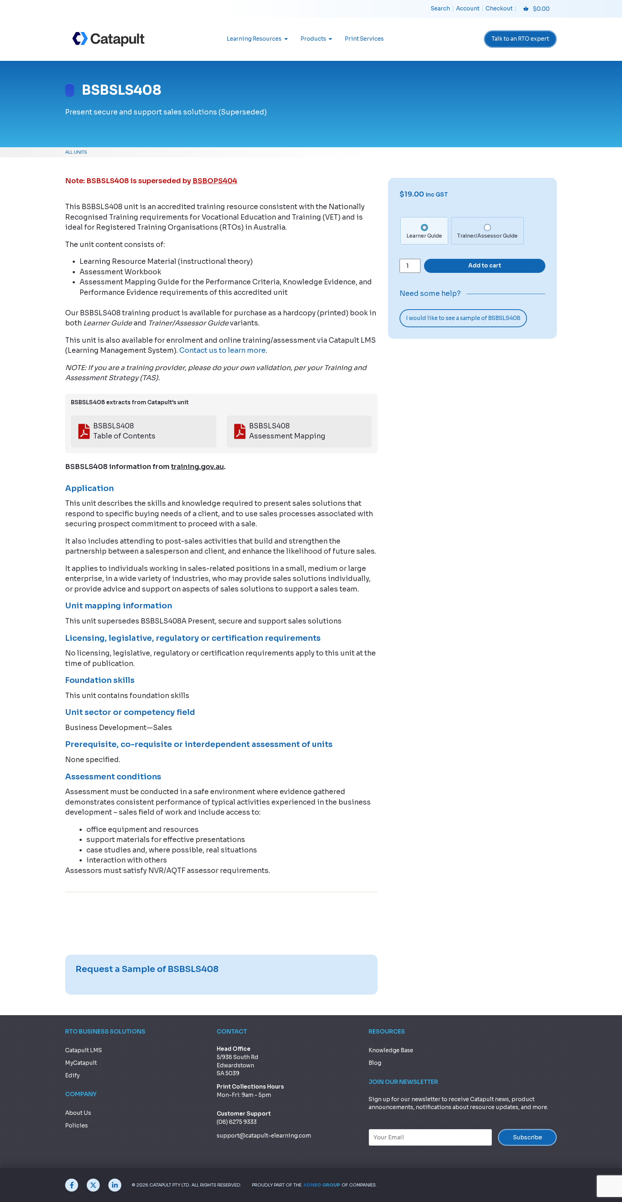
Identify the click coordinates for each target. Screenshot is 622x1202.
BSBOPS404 (215, 181)
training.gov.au (197, 467)
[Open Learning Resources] (286, 39)
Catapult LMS (83, 1050)
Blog (375, 1062)
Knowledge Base (391, 1050)
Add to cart (484, 265)
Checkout (499, 8)
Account (467, 8)
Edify (72, 1075)
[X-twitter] (93, 1185)
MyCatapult (81, 1062)
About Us (78, 1112)
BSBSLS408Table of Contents (124, 431)
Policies (76, 1125)
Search (440, 8)
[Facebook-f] (71, 1185)
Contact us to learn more (222, 350)
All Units (76, 152)
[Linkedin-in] (114, 1185)
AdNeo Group (321, 1185)
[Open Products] (330, 39)
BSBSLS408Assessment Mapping (287, 431)
